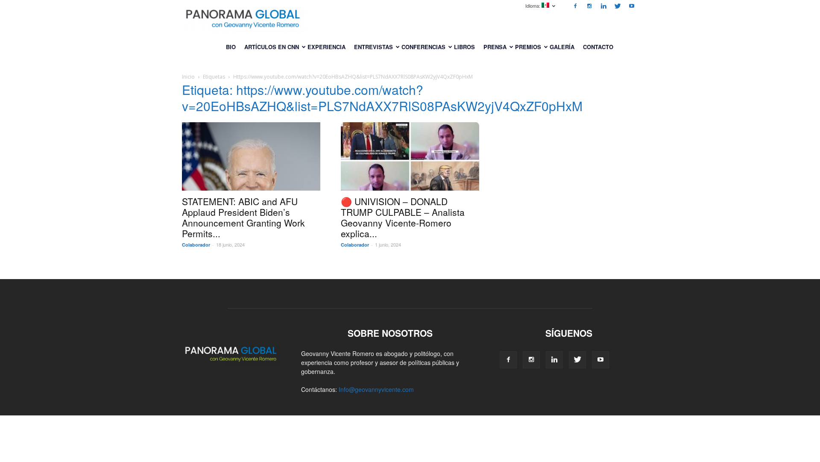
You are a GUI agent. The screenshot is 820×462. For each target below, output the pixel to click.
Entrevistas (373, 47)
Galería (562, 47)
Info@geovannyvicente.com (376, 389)
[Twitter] (617, 6)
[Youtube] (631, 6)
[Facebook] (575, 6)
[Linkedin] (603, 6)
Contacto (598, 47)
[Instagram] (589, 6)
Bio (231, 47)
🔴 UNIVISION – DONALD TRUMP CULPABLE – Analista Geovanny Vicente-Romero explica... (403, 217)
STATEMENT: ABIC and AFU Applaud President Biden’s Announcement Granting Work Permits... (243, 217)
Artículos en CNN (271, 47)
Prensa (495, 47)
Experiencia (327, 47)
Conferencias (423, 47)
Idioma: (533, 5)
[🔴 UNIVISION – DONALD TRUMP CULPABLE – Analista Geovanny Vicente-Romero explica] (410, 156)
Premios (528, 47)
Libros (464, 47)
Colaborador (196, 244)
